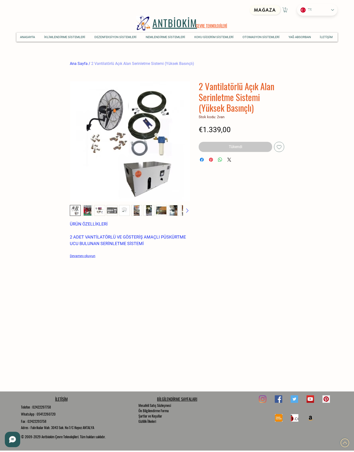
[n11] (294, 418)
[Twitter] (294, 399)
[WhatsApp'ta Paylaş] (220, 160)
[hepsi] (278, 418)
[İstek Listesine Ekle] (279, 147)
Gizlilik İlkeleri (147, 421)
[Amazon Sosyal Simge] (310, 418)
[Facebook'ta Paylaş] (202, 160)
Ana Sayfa (79, 63)
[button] (285, 9)
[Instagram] (262, 399)
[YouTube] (310, 399)
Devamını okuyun (82, 256)
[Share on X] (229, 160)
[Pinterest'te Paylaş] (211, 160)
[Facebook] (278, 399)
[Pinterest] (326, 399)
